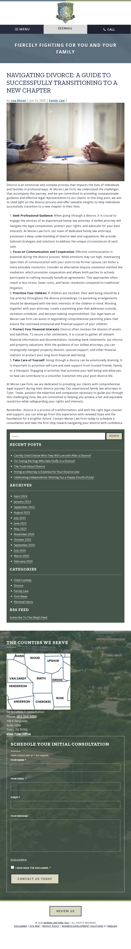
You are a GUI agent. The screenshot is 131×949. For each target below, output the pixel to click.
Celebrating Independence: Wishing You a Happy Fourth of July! (54, 477)
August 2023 (22, 512)
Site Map (35, 926)
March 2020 (21, 556)
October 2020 (22, 539)
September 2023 (24, 507)
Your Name (18, 759)
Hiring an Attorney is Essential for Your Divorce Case (46, 472)
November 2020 (24, 534)
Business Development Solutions (82, 926)
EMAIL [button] (67, 28)
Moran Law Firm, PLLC (56, 922)
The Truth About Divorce (29, 466)
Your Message (19, 815)
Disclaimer (19, 859)
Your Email (18, 778)
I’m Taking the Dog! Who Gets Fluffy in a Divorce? (44, 461)
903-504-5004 (26, 716)
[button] (22, 28)
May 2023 (20, 528)
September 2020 (24, 545)
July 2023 (20, 518)
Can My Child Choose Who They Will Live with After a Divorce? (52, 455)
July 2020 (20, 550)
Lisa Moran (18, 100)
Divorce (18, 585)
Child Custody (22, 580)
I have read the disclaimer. (33, 867)
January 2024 (22, 501)
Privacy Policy (50, 926)
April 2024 (20, 496)
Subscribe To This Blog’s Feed (28, 617)
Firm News (20, 596)
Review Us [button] (65, 911)
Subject (15, 797)
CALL (111, 29)
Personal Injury (23, 602)
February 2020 (23, 561)
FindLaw (112, 926)
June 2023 (20, 523)
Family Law (57, 100)
